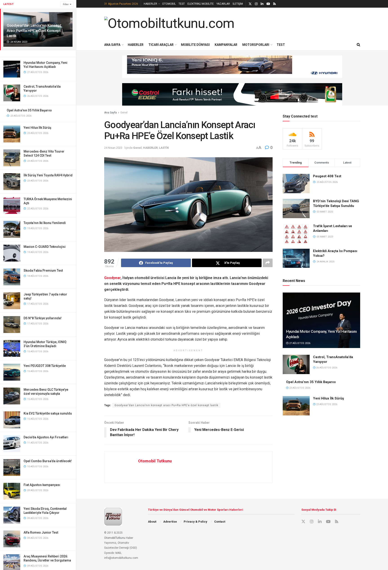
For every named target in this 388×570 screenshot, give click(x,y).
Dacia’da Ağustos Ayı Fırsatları (46, 437)
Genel (124, 112)
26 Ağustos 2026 (326, 367)
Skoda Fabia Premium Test (43, 270)
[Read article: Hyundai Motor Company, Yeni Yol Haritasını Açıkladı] (321, 320)
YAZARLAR (223, 3)
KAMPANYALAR (226, 45)
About (152, 521)
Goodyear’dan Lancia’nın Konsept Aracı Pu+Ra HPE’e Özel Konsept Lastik (34, 30)
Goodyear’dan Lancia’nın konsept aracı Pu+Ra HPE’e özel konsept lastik (166, 405)
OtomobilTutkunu (114, 537)
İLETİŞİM (238, 3)
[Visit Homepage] (169, 23)
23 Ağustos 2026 (299, 387)
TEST (182, 3)
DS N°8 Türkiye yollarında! (43, 318)
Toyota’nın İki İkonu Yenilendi (45, 223)
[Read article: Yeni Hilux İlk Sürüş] (296, 405)
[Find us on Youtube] (268, 4)
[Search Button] (358, 44)
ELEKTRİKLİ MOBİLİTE (200, 3)
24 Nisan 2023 (113, 147)
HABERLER (150, 3)
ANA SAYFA (112, 45)
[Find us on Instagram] (256, 4)
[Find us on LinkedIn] (262, 4)
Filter (66, 4)
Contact (219, 521)
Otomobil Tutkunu (155, 461)
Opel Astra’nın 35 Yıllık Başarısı (29, 110)
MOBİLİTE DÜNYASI (195, 45)
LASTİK (164, 147)
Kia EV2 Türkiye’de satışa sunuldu (48, 413)
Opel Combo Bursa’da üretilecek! (48, 461)
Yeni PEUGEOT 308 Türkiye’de (45, 366)
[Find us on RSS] (274, 4)
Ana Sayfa (110, 112)
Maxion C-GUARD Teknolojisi (45, 246)
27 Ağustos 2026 (299, 343)
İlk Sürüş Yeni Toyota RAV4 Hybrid (48, 175)
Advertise (170, 521)
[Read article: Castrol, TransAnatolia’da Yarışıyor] (296, 364)
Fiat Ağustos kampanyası (42, 485)
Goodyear (112, 278)
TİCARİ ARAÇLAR (161, 45)
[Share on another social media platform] (268, 263)
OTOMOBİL (169, 3)
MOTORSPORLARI (255, 45)
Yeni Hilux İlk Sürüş (37, 127)
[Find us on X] (250, 4)
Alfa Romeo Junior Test (41, 532)
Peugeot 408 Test (327, 176)
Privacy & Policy (195, 521)
